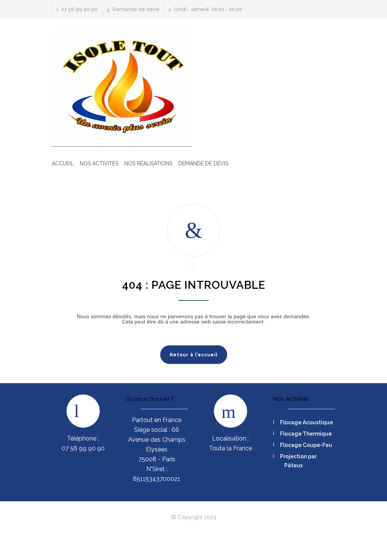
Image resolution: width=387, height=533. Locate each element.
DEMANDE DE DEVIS (203, 163)
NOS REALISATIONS (148, 163)
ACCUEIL (63, 163)
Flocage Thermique (306, 434)
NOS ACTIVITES (99, 163)
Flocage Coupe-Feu (306, 445)
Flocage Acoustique (306, 422)
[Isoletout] (122, 88)
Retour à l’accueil (194, 354)
